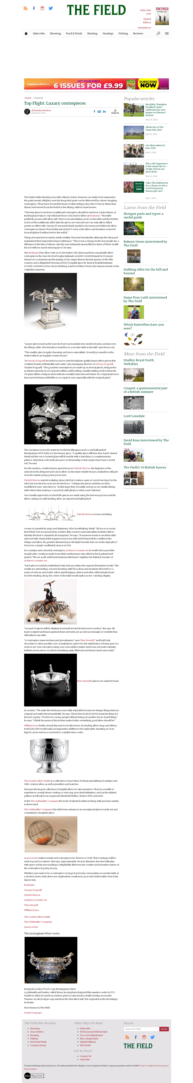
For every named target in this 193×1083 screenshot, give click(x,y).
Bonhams (95, 215)
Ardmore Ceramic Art (77, 550)
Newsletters (144, 27)
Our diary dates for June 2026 (155, 146)
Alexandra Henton (41, 110)
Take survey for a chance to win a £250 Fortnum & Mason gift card (157, 188)
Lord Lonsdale (134, 416)
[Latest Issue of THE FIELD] (162, 16)
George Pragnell (36, 360)
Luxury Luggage (33, 1012)
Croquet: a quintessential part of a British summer (146, 390)
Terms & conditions (147, 1066)
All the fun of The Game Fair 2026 (154, 128)
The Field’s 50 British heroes (145, 467)
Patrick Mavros (82, 468)
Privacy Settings (30, 1069)
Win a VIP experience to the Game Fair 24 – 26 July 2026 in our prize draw (157, 167)
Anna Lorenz (31, 858)
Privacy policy (162, 1066)
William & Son (31, 725)
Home (28, 98)
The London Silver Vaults (37, 780)
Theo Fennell (87, 640)
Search (164, 1029)
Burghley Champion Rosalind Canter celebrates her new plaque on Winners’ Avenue (156, 110)
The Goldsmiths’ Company (44, 801)
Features (38, 98)
